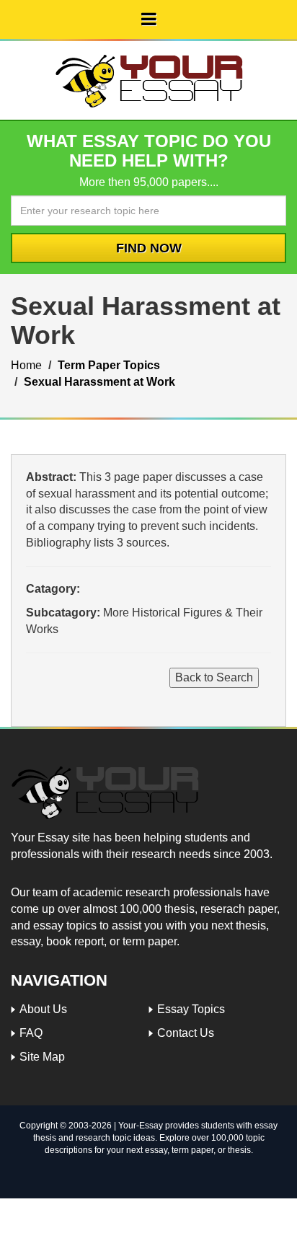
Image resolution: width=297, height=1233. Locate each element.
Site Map (42, 1057)
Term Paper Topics (109, 365)
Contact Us (185, 1033)
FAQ (31, 1033)
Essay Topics (191, 1009)
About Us (43, 1009)
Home (26, 365)
